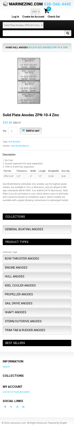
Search (6, 366)
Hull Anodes (20, 47)
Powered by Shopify (57, 423)
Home (9, 47)
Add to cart (32, 130)
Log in (15, 16)
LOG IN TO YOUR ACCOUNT (16, 392)
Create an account (33, 16)
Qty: (5, 131)
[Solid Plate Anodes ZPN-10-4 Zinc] (29, 56)
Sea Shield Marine (20, 146)
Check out (54, 16)
